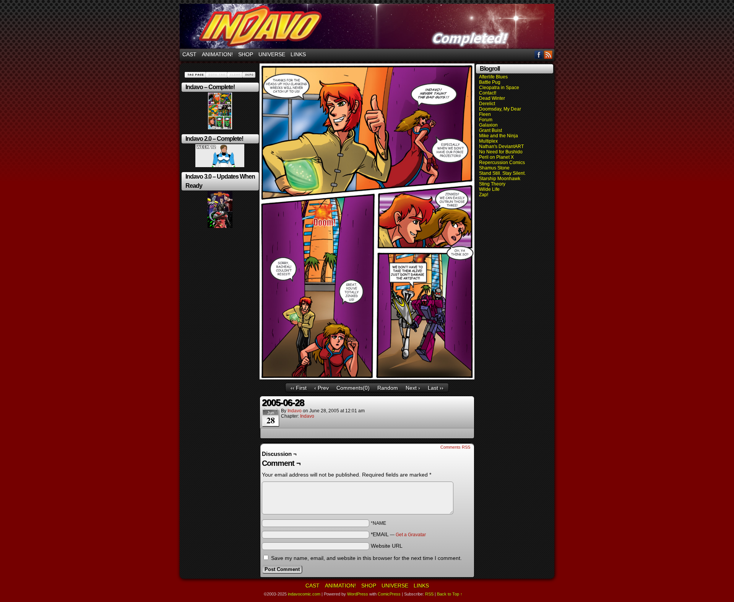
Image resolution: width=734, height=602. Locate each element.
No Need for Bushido (501, 152)
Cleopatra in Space (499, 87)
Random (387, 388)
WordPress (357, 594)
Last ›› (435, 388)
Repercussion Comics (502, 162)
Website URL (387, 546)
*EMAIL (398, 534)
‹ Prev (321, 388)
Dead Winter (492, 98)
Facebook (539, 54)
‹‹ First (299, 388)
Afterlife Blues (493, 77)
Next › (413, 388)
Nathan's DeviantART (501, 146)
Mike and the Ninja (498, 135)
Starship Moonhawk (499, 178)
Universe (271, 54)
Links (298, 54)
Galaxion (488, 125)
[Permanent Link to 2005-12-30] (220, 127)
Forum (485, 119)
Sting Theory (492, 184)
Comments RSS (455, 447)
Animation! (217, 54)
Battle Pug (489, 82)
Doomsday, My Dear (500, 109)
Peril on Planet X (496, 157)
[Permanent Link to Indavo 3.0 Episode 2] (220, 226)
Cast (189, 54)
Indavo (307, 416)
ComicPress (389, 594)
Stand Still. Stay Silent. (502, 173)
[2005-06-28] (367, 377)
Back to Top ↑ (450, 594)
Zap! (483, 194)
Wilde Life (489, 189)
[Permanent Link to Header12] (219, 165)
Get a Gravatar (411, 534)
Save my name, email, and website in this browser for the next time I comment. (366, 558)
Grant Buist (490, 130)
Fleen (485, 114)
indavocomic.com (367, 26)
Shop (245, 54)
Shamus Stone (494, 168)
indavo (294, 410)
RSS (548, 54)
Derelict (487, 103)
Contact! (487, 93)
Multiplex (488, 141)
